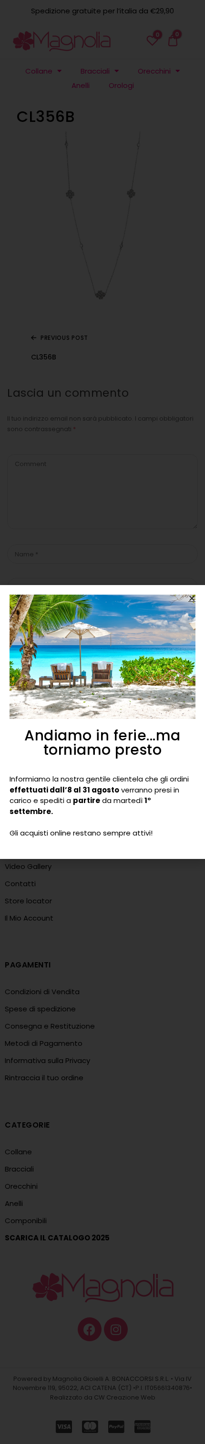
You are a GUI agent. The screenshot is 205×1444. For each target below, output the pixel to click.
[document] (102, 722)
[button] (191, 598)
